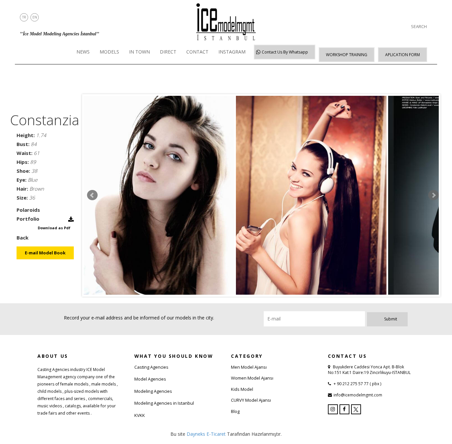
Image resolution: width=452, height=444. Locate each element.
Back (22, 237)
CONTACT (197, 52)
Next (433, 195)
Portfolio (28, 218)
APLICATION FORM (402, 54)
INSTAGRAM (232, 52)
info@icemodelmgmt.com (358, 395)
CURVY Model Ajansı (251, 400)
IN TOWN (139, 52)
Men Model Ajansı (249, 367)
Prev (92, 195)
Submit (390, 319)
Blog (235, 411)
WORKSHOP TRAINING (346, 54)
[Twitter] (356, 409)
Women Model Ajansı (252, 378)
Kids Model (242, 389)
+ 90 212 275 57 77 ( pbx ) (357, 384)
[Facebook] (344, 409)
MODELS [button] (109, 52)
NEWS (83, 52)
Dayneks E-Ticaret (206, 434)
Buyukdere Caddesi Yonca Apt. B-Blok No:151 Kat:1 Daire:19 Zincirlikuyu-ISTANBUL (369, 369)
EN (34, 17)
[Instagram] (333, 409)
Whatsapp (285, 52)
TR (24, 17)
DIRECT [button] (168, 52)
